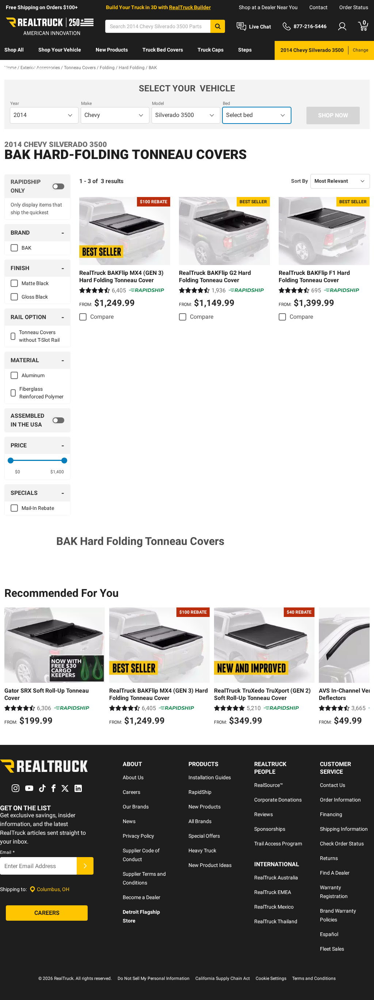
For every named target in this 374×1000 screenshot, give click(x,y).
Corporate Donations (278, 800)
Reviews (263, 814)
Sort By (299, 181)
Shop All (14, 50)
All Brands (199, 821)
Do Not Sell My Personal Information (154, 978)
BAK (26, 248)
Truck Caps (211, 50)
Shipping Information (344, 829)
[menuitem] (14, 50)
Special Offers (204, 836)
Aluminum (33, 375)
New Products (112, 50)
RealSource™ (268, 785)
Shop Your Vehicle (59, 50)
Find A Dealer (335, 873)
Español (329, 934)
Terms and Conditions (314, 978)
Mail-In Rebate (38, 508)
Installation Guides (209, 777)
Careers (131, 792)
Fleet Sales (332, 949)
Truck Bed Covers (162, 50)
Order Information (340, 800)
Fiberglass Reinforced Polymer (41, 392)
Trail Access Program (278, 843)
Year (14, 103)
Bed (226, 103)
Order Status (353, 7)
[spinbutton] (17, 472)
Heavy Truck (202, 850)
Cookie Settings (271, 978)
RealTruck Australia (276, 877)
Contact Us (332, 785)
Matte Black (35, 283)
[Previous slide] (11, 667)
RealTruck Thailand (275, 921)
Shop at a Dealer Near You (268, 7)
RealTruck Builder (190, 7)
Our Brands (136, 807)
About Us (133, 777)
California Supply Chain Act (222, 978)
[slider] (11, 460)
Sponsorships (269, 829)
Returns (329, 858)
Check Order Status (342, 843)
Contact (318, 7)
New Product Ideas (210, 865)
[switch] (37, 186)
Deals (11, 69)
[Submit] (85, 866)
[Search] (217, 26)
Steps (245, 50)
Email (7, 852)
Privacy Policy (138, 836)
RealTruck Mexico (274, 907)
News (129, 821)
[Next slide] (362, 667)
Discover (42, 69)
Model (158, 103)
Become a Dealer (141, 897)
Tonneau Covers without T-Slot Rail (39, 336)
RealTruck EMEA (272, 892)
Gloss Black (35, 297)
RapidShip (199, 792)
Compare (102, 316)
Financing (331, 814)
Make (86, 103)
